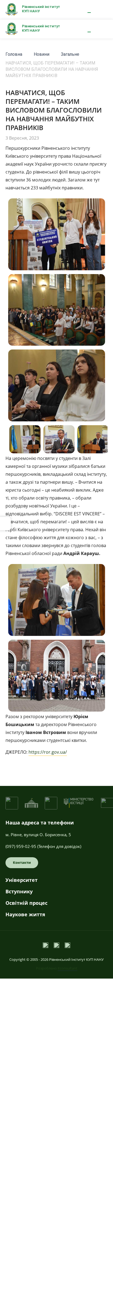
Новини (41, 54)
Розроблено (56, 968)
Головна (13, 54)
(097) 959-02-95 (20, 846)
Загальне (70, 54)
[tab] (56, 882)
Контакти (22, 862)
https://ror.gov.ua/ (48, 752)
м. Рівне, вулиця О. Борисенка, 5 (38, 834)
